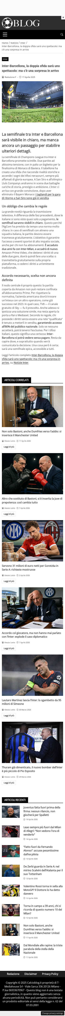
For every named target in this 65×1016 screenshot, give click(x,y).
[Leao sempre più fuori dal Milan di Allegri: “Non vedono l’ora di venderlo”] (11, 831)
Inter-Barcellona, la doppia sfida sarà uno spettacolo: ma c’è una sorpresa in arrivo (32, 358)
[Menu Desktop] (5, 34)
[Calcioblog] (21, 22)
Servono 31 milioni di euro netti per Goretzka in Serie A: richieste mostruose (30, 567)
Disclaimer (30, 974)
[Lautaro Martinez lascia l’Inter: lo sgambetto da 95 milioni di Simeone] (32, 675)
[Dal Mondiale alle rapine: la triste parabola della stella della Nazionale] (11, 950)
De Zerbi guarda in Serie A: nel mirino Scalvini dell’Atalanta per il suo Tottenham (43, 870)
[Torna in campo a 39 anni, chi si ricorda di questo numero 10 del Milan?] (11, 910)
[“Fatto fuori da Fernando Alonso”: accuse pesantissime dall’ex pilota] (11, 851)
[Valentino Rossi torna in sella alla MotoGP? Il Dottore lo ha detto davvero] (11, 890)
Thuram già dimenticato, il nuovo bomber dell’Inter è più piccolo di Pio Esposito (32, 769)
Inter (5, 59)
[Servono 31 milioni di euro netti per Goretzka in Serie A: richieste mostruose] (32, 540)
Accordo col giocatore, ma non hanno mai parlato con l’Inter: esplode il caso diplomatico (31, 634)
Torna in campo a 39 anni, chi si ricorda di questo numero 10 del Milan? (43, 909)
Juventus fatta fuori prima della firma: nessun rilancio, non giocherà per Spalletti (42, 811)
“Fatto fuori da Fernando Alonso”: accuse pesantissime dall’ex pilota (41, 850)
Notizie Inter (21, 362)
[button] (62, 34)
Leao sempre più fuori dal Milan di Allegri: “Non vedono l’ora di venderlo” (42, 830)
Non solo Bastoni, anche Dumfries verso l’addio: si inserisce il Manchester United (31, 433)
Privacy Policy (50, 974)
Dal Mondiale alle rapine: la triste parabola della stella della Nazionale (43, 949)
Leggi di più (9, 446)
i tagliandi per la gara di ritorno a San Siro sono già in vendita (31, 196)
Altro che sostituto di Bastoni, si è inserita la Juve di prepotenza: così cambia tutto (32, 500)
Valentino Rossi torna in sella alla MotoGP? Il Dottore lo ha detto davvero (43, 890)
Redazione (13, 974)
